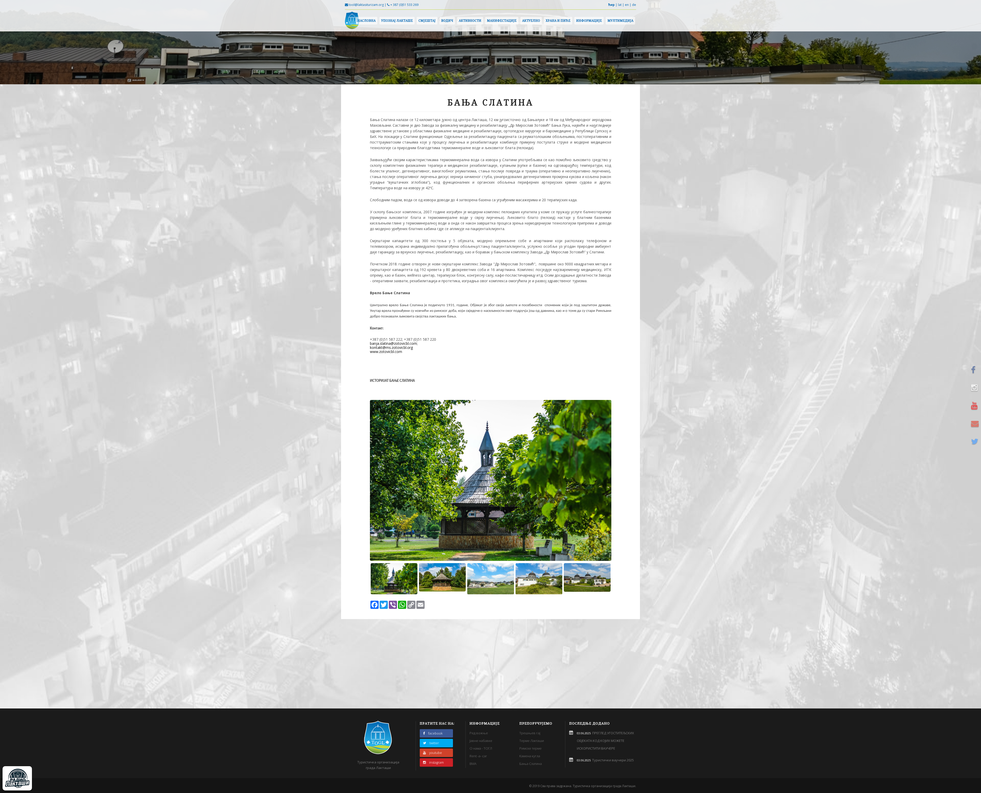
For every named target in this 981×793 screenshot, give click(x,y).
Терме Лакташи (531, 740)
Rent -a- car (478, 756)
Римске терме (530, 748)
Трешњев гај (529, 733)
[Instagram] (975, 388)
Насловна (366, 20)
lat (620, 5)
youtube (435, 752)
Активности (470, 20)
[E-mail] (975, 423)
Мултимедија (620, 20)
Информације (589, 20)
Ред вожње (479, 733)
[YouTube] (975, 405)
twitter (434, 743)
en (627, 5)
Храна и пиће (558, 20)
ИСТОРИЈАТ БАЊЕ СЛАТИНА (392, 381)
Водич (447, 20)
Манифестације (502, 20)
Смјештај (427, 20)
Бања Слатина (530, 763)
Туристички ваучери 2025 (612, 760)
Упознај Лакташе (397, 20)
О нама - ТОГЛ (481, 748)
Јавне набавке (481, 740)
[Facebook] (975, 370)
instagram (436, 762)
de (634, 5)
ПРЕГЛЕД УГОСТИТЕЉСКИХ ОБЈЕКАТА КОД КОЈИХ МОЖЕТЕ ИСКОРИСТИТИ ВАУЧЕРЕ (605, 741)
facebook (435, 733)
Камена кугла (529, 756)
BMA (473, 763)
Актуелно (531, 20)
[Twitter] (975, 441)
